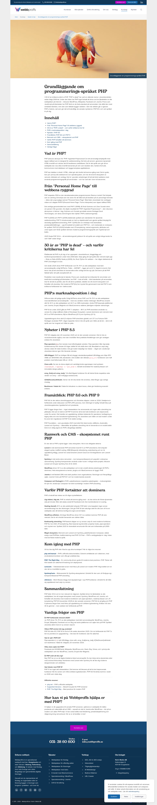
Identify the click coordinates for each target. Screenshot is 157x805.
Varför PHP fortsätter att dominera (59, 140)
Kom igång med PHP (54, 142)
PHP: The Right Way (51, 560)
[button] (141, 9)
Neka (126, 796)
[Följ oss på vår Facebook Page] (21, 790)
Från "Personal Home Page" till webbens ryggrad (64, 125)
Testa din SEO (132, 2)
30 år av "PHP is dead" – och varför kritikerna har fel (65, 128)
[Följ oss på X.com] (30, 790)
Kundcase (67, 9)
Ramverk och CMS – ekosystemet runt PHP (62, 137)
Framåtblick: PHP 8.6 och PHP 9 (58, 135)
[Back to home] (25, 9)
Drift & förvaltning (93, 9)
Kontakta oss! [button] (121, 2)
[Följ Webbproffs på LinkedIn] (141, 2)
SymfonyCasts (49, 573)
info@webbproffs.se (92, 742)
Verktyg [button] (115, 9)
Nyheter (134, 9)
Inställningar (139, 796)
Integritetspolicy (123, 773)
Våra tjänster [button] (79, 9)
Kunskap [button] (124, 9)
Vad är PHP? (51, 123)
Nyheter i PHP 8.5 (53, 132)
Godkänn (114, 796)
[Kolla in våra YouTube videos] (35, 790)
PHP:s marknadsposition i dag (57, 130)
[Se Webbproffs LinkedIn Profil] (16, 790)
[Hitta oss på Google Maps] (39, 790)
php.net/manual (50, 553)
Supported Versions (54, 687)
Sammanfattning (53, 144)
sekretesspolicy (133, 791)
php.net (50, 684)
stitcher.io (48, 580)
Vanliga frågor (52, 147)
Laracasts (48, 566)
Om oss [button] (105, 9)
